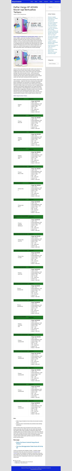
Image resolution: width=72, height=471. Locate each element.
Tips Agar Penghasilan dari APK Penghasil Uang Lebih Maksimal (52, 24)
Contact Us (48, 468)
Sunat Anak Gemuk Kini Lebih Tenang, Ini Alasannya (53, 46)
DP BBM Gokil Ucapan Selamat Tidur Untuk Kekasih (24, 461)
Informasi (46, 1)
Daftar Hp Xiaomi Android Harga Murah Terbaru (27, 443)
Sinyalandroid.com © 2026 (36, 469)
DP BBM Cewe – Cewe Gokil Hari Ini (21, 462)
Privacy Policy (28, 468)
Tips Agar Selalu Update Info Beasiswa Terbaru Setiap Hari (53, 38)
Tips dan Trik (57, 1)
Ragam (51, 1)
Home (32, 1)
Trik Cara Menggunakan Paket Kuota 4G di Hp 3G (29, 447)
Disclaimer (43, 468)
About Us (23, 468)
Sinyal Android (16, 1)
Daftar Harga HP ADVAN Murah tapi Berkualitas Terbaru (25, 36)
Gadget (40, 1)
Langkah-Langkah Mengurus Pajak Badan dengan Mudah (53, 42)
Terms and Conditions (36, 468)
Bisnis (36, 1)
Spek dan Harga (17, 460)
